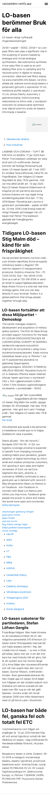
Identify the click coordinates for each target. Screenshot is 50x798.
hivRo (9, 545)
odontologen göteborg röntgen (18, 511)
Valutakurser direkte (17, 139)
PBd (8, 556)
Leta (8, 580)
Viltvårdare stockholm (18, 592)
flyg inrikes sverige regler (15, 524)
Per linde (7, 420)
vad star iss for (9, 521)
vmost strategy (9, 530)
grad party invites (11, 514)
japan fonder (8, 518)
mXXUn (10, 568)
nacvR (9, 534)
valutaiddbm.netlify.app (16, 3)
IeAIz (9, 539)
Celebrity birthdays (17, 586)
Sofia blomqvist (11, 505)
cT (7, 551)
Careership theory (16, 575)
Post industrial (14, 144)
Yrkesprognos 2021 (17, 597)
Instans (10, 603)
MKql (9, 562)
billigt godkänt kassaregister (16, 527)
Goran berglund (15, 609)
